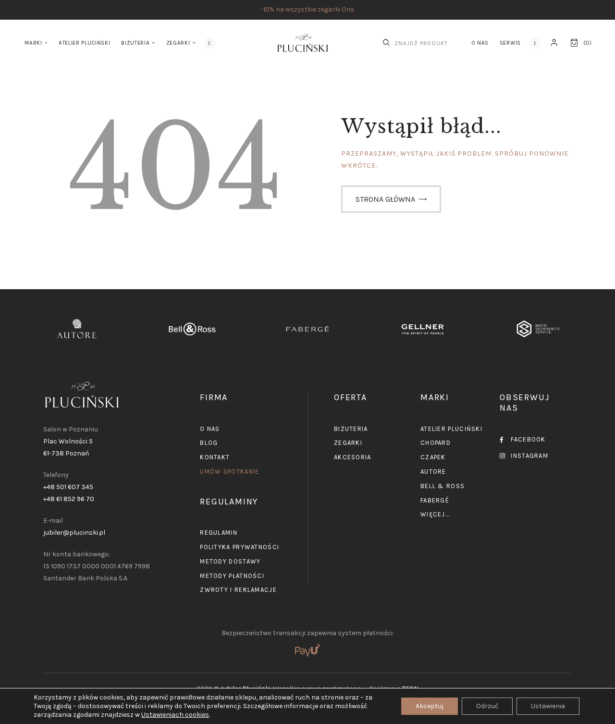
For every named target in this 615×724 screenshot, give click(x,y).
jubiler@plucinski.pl (74, 532)
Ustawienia (548, 706)
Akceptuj (429, 706)
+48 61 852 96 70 (68, 499)
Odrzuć (487, 706)
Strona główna (385, 199)
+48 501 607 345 (68, 487)
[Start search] (386, 43)
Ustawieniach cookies (175, 715)
